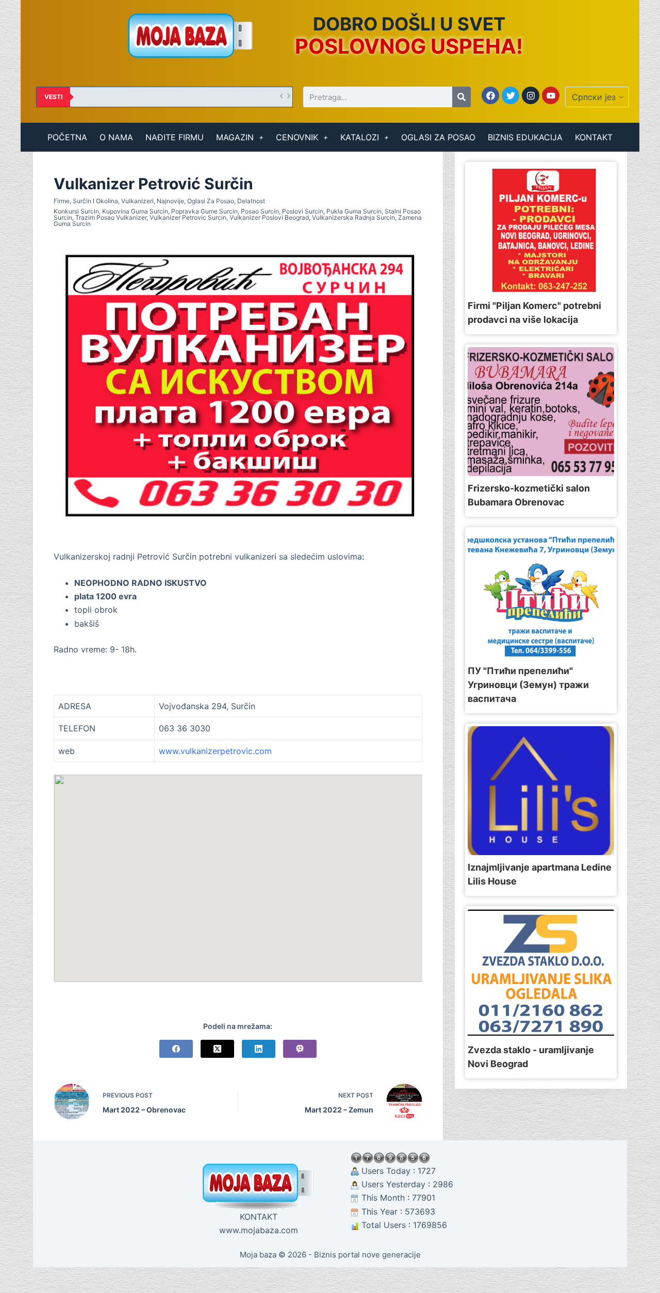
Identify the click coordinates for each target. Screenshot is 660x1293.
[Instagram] (530, 95)
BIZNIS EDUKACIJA (525, 137)
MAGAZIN (235, 137)
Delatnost (251, 201)
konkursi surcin (76, 211)
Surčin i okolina (95, 201)
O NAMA (116, 137)
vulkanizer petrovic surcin (188, 217)
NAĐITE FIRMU (174, 137)
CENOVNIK (297, 137)
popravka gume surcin (204, 211)
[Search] (461, 97)
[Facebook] (490, 95)
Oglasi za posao (210, 201)
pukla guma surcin (354, 211)
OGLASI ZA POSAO (438, 137)
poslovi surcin (302, 211)
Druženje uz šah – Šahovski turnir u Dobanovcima (159, 96)
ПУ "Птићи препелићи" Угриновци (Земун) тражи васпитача (528, 684)
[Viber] (300, 1049)
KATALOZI (359, 137)
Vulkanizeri (137, 201)
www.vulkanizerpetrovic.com (215, 751)
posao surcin (260, 211)
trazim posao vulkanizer (110, 217)
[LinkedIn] (258, 1049)
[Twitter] (510, 95)
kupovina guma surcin (135, 211)
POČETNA (67, 137)
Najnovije (170, 201)
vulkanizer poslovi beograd (269, 217)
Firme (62, 201)
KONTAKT (594, 137)
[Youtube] (550, 95)
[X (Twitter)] (217, 1049)
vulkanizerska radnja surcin (353, 217)
